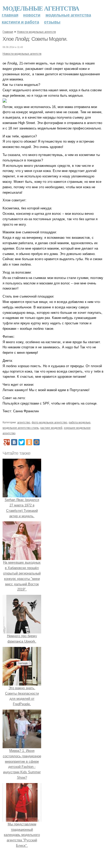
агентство (23, 422)
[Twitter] (22, 442)
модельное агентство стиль (21, 427)
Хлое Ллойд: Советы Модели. (35, 39)
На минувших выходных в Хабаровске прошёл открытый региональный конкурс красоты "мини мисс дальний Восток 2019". (22, 576)
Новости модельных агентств (36, 31)
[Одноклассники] (29, 442)
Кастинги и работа (20, 22)
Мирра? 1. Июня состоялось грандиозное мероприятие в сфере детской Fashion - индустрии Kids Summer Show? (22, 764)
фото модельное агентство (49, 422)
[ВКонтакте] (14, 442)
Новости (31, 15)
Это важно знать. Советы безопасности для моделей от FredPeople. (22, 696)
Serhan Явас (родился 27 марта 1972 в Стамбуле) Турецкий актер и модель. (22, 508)
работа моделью (79, 422)
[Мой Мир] (36, 442)
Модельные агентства (41, 8)
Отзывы (52, 22)
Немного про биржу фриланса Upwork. (22, 638)
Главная (10, 15)
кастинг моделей (51, 427)
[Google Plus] (7, 442)
